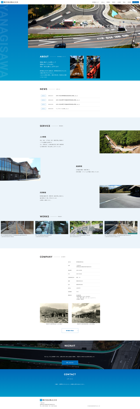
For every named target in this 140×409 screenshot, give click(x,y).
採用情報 (129, 2)
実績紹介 (113, 2)
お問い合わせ (135, 2)
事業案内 (108, 2)
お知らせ (102, 2)
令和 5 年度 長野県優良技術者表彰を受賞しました (67, 95)
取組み (124, 2)
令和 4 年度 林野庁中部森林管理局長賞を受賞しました (68, 100)
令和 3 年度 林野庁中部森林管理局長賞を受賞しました (68, 104)
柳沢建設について (95, 2)
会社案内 (119, 2)
